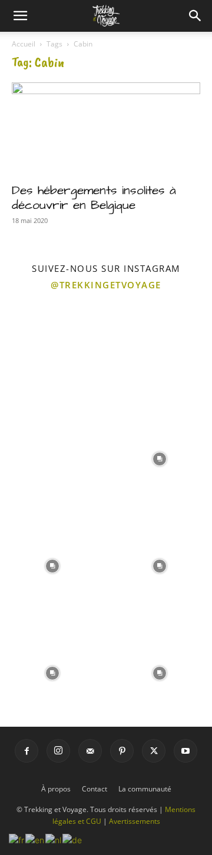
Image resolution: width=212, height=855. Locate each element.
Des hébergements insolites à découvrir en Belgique (94, 198)
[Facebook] (26, 751)
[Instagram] (58, 751)
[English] (35, 839)
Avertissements (134, 821)
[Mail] (90, 751)
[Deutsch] (72, 839)
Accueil (23, 44)
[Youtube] (185, 751)
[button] (20, 16)
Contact (94, 789)
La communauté (144, 789)
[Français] (17, 839)
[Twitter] (153, 751)
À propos (56, 789)
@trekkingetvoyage (106, 285)
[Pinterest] (122, 751)
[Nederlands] (53, 839)
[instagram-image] (52, 350)
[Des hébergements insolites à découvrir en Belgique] (106, 128)
